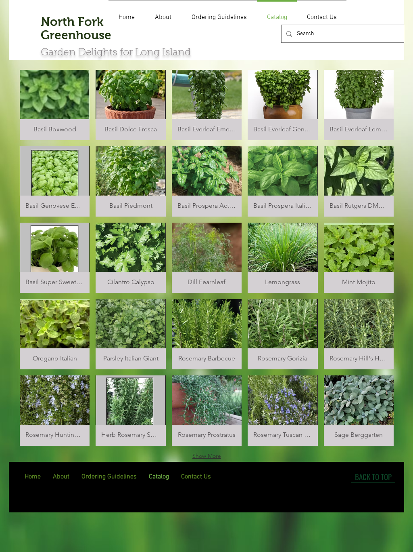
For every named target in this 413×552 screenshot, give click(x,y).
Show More (206, 455)
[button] (55, 105)
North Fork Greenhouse (76, 28)
